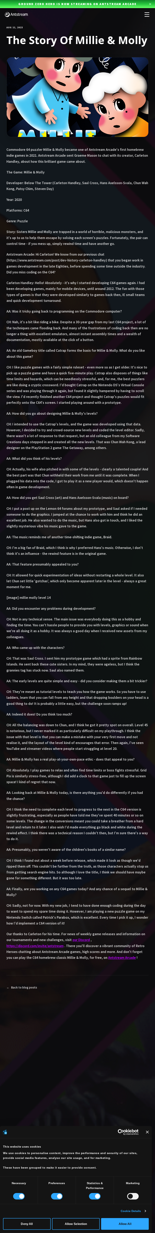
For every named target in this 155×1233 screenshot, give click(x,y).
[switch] (57, 1196)
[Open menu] (147, 14)
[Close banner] (147, 1132)
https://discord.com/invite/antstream (35, 946)
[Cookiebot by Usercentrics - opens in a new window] (120, 1132)
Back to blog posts (21, 987)
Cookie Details (131, 1211)
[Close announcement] (150, 4)
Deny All (27, 1224)
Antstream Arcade (122, 957)
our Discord (81, 940)
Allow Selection (76, 1224)
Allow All (125, 1224)
